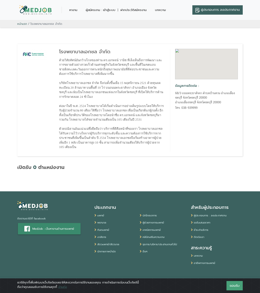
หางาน (73, 10)
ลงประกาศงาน (220, 9)
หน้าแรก (22, 24)
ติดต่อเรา (199, 237)
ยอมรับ (234, 285)
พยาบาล (101, 222)
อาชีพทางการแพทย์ (204, 263)
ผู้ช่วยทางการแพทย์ (153, 222)
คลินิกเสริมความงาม (154, 237)
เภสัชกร (101, 237)
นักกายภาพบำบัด (106, 251)
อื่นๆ (145, 251)
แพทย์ (100, 215)
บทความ (160, 10)
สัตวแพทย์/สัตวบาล (108, 244)
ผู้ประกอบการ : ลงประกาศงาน (210, 215)
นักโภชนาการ (150, 215)
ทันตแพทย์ (103, 230)
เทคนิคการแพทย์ (152, 230)
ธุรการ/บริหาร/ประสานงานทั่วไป (160, 244)
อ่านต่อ (62, 287)
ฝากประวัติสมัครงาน (133, 10)
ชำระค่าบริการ (201, 230)
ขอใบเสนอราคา (202, 222)
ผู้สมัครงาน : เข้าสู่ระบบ (100, 10)
